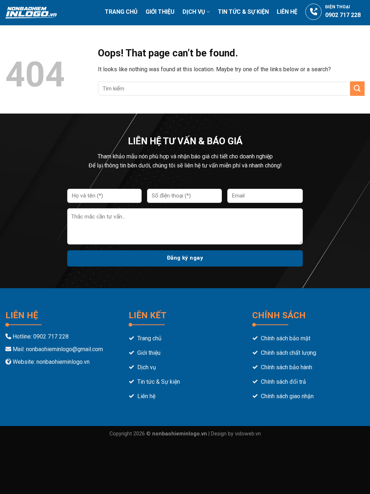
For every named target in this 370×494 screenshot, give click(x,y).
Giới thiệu (160, 11)
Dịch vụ (193, 11)
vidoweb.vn (248, 434)
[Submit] (357, 88)
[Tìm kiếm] (362, 35)
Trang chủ (121, 11)
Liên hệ (287, 11)
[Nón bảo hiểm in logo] (31, 12)
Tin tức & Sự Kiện (243, 11)
